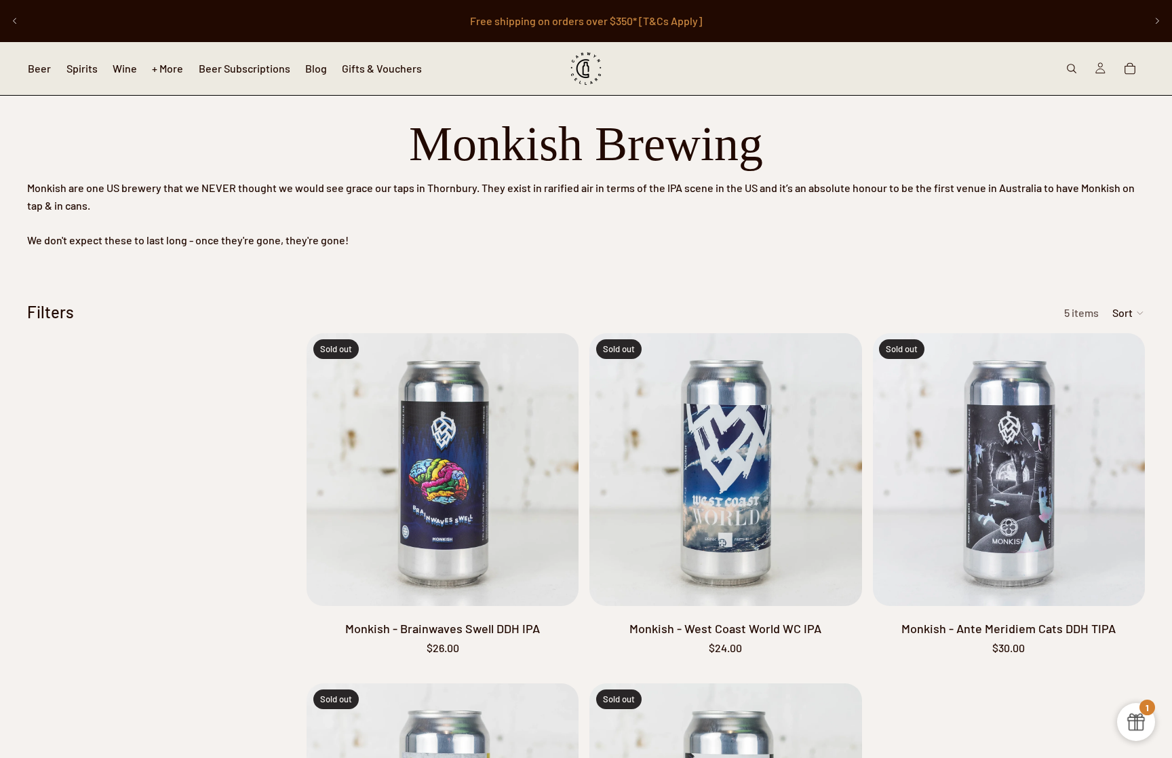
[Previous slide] (15, 21)
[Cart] (1130, 68)
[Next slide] (1157, 21)
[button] (1128, 313)
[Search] (1072, 68)
